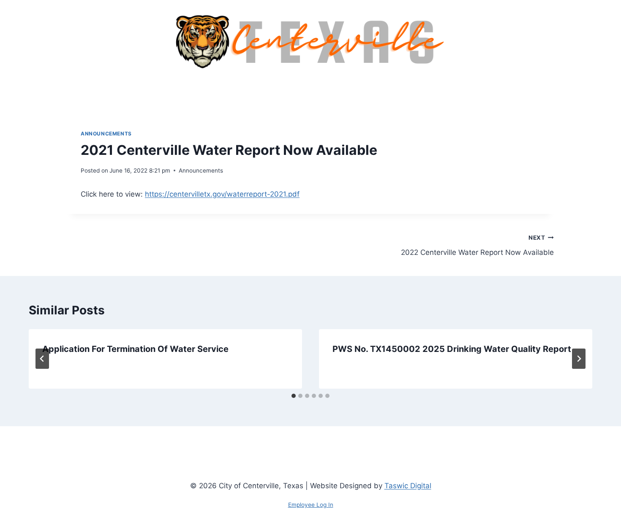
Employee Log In (310, 504)
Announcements (106, 133)
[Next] (579, 359)
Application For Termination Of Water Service (135, 349)
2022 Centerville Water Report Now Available (477, 245)
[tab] (293, 396)
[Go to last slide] (42, 359)
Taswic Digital (407, 485)
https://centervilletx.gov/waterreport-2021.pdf (222, 194)
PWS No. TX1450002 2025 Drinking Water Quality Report (451, 349)
